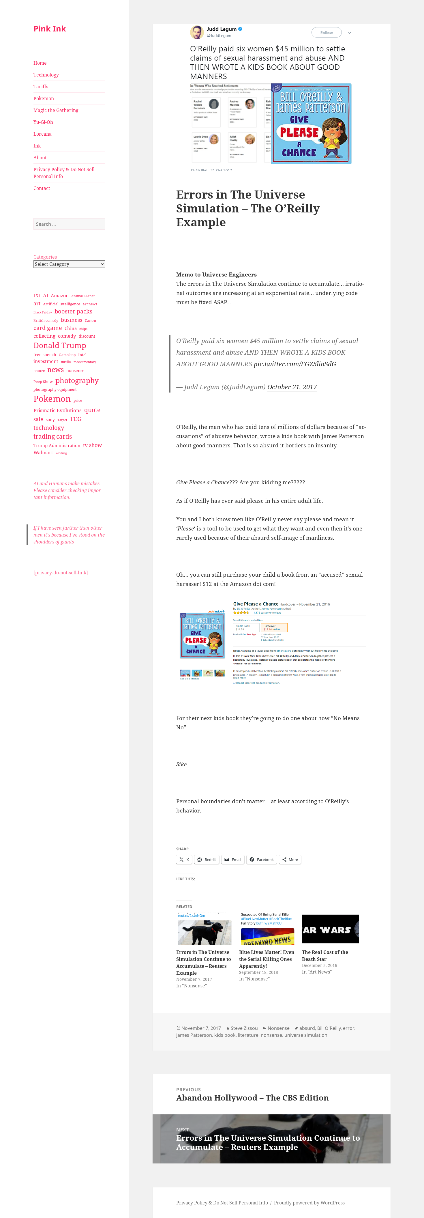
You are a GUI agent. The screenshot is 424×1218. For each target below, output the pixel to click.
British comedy (45, 320)
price (78, 400)
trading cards (52, 436)
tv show (92, 445)
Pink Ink (49, 28)
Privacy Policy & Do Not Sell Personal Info (64, 173)
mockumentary (85, 362)
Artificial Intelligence (61, 304)
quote (92, 410)
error (348, 1028)
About (40, 157)
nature (39, 370)
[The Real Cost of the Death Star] (330, 929)
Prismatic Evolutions (57, 410)
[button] (271, 642)
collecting (44, 335)
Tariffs (40, 86)
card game (47, 328)
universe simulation (305, 1035)
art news (90, 304)
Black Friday (42, 312)
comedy (67, 335)
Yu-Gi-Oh (43, 122)
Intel (82, 354)
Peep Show (43, 381)
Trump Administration (56, 445)
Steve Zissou (244, 1028)
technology (48, 427)
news (55, 369)
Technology (46, 75)
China (71, 328)
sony (50, 419)
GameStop (67, 354)
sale (38, 419)
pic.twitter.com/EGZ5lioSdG (295, 363)
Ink (37, 146)
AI (45, 295)
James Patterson (194, 1035)
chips (83, 328)
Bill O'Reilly (329, 1028)
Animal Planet (83, 296)
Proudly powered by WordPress (309, 1203)
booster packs (73, 311)
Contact (41, 188)
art (36, 303)
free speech (44, 354)
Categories (45, 257)
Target (62, 420)
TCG (76, 419)
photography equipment (55, 389)
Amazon (60, 295)
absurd (307, 1028)
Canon (90, 320)
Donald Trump (59, 345)
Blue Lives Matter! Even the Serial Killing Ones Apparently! (266, 959)
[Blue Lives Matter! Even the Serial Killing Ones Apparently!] (267, 929)
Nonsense (279, 1028)
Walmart (43, 452)
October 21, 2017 (292, 386)
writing (61, 453)
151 (36, 295)
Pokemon (43, 98)
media (66, 361)
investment (45, 361)
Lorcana (42, 134)
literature (248, 1035)
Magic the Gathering (55, 110)
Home (40, 63)
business (71, 319)
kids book (225, 1035)
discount (87, 336)
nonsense (75, 370)
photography (77, 380)
